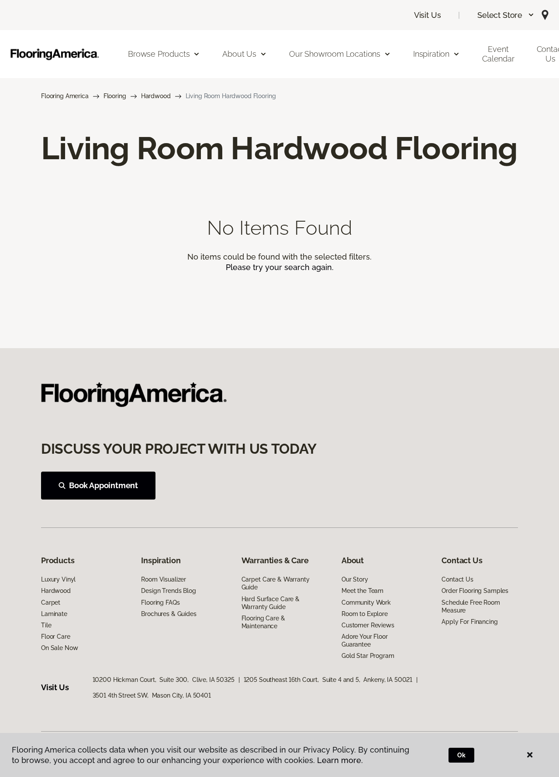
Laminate (54, 613)
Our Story (355, 579)
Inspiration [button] (431, 53)
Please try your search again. (280, 267)
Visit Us (427, 15)
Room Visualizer (163, 579)
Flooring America (65, 95)
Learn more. (340, 760)
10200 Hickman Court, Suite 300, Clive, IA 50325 (164, 679)
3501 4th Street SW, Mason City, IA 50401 (152, 695)
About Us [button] (239, 53)
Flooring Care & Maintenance (263, 622)
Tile (46, 625)
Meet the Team (362, 590)
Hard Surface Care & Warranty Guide (271, 603)
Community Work (366, 602)
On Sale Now (59, 647)
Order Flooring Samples (475, 590)
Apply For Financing (469, 621)
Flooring (115, 95)
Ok (461, 755)
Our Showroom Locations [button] (334, 53)
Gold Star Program (368, 655)
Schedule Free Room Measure (471, 606)
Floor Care (55, 636)
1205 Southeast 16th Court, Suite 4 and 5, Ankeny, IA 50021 (328, 679)
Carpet (50, 602)
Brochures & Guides (168, 613)
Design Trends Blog (168, 590)
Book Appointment (103, 485)
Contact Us (457, 579)
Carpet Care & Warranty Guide (276, 583)
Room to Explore (365, 613)
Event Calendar (498, 53)
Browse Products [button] (159, 53)
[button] (506, 15)
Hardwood (156, 95)
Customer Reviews (368, 625)
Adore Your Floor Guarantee (365, 640)
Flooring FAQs (160, 602)
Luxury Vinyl (58, 579)
